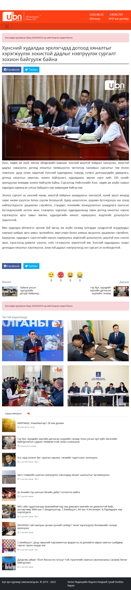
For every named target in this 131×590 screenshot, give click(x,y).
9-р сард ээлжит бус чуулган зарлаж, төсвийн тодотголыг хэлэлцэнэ (57, 457)
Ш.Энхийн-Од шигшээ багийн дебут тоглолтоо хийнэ (48, 492)
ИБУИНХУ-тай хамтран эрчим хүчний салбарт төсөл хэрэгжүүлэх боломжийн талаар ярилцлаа (67, 526)
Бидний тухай (106, 582)
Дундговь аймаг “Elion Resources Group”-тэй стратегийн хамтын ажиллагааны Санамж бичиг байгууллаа (72, 561)
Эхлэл (71, 582)
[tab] (29, 413)
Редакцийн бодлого (86, 582)
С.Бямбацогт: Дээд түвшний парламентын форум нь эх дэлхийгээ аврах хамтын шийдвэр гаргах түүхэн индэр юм (70, 544)
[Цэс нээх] (7, 26)
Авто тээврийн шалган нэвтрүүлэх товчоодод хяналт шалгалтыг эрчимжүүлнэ (63, 474)
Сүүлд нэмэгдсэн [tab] (13, 413)
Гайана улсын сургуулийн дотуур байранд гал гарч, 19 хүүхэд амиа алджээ (29, 290)
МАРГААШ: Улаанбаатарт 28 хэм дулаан (40, 423)
